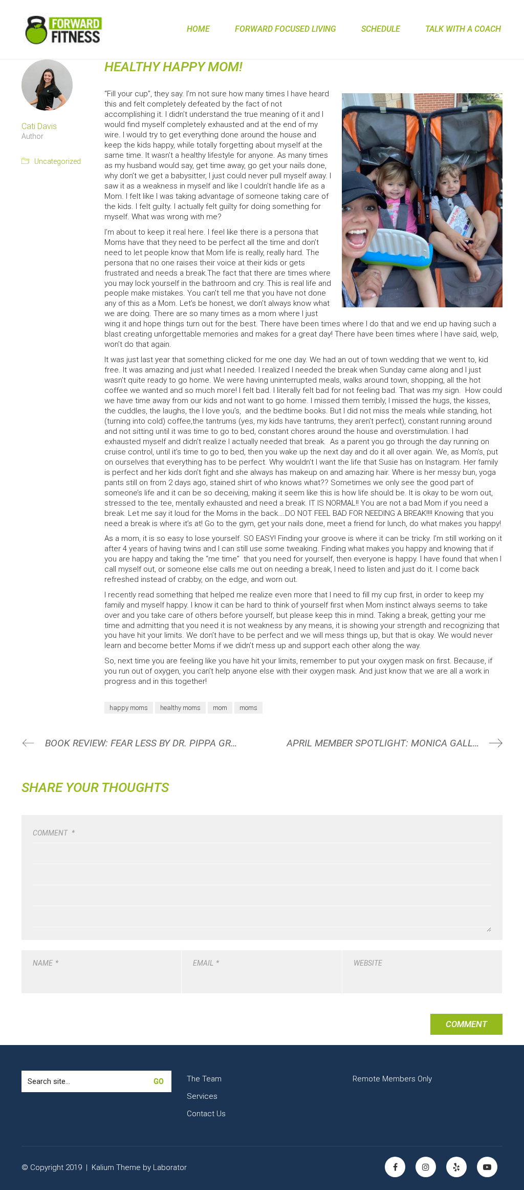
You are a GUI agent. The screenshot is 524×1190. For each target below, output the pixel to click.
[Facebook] (395, 1167)
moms (248, 708)
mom (220, 708)
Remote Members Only (392, 1078)
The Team (204, 1078)
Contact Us (206, 1113)
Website (368, 963)
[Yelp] (456, 1167)
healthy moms (180, 708)
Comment (54, 833)
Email (206, 963)
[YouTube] (487, 1167)
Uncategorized (57, 161)
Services (202, 1096)
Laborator (170, 1167)
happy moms (129, 708)
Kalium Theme (116, 1167)
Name (45, 963)
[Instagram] (426, 1167)
